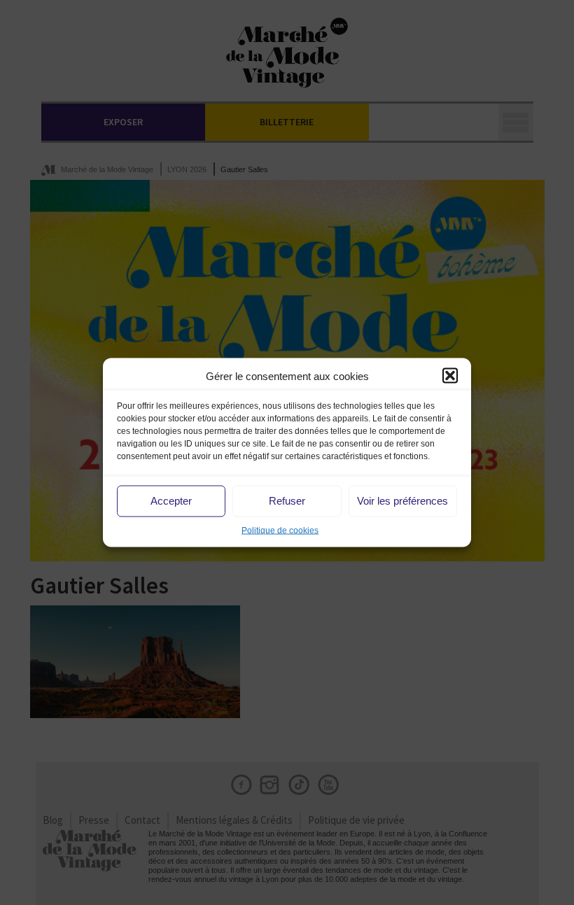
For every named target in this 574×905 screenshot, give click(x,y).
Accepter (171, 501)
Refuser (287, 501)
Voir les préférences (402, 501)
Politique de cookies (279, 530)
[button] (450, 376)
